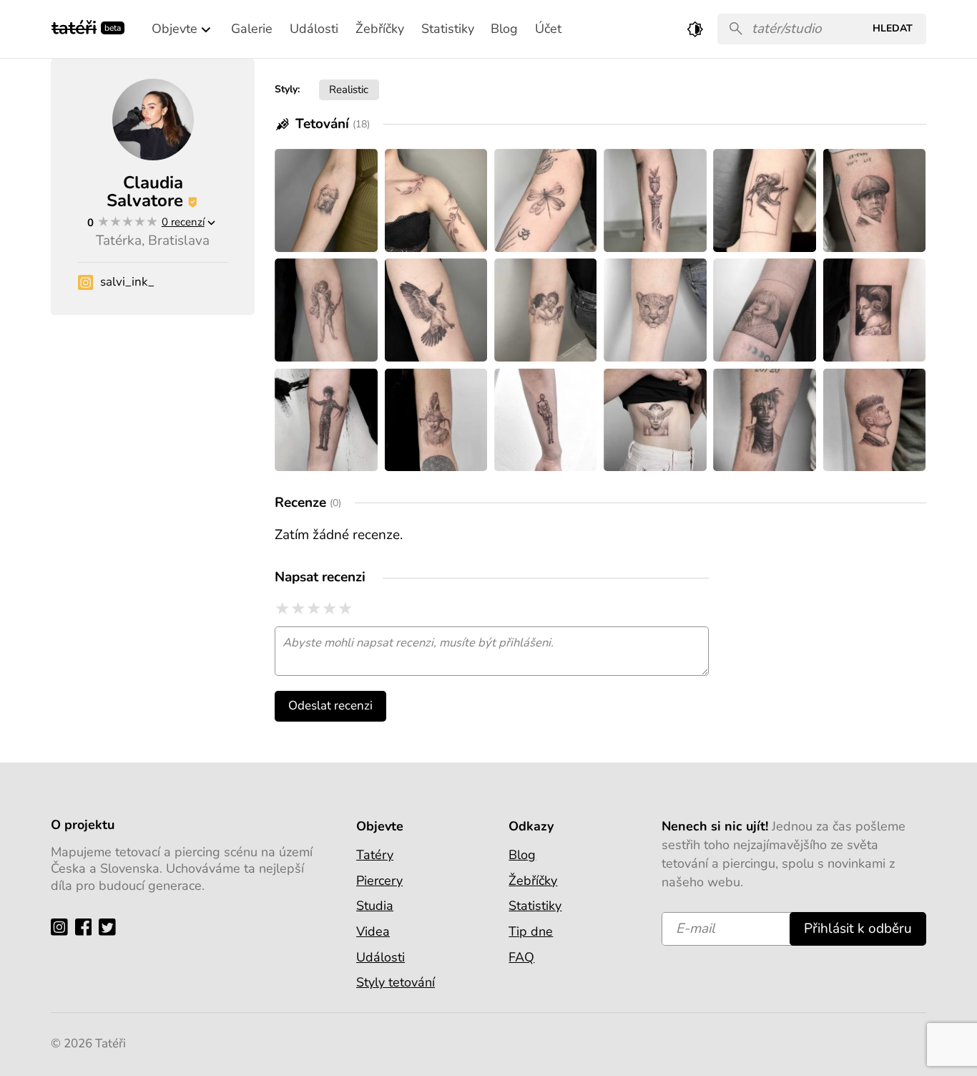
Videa (373, 931)
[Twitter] (110, 926)
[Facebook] (87, 926)
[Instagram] (62, 926)
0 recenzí (183, 221)
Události (380, 957)
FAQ (521, 957)
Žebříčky (533, 880)
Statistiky (535, 905)
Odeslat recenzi (330, 705)
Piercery (379, 880)
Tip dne (531, 931)
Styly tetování (395, 982)
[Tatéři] (74, 26)
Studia (374, 905)
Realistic (348, 89)
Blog (522, 854)
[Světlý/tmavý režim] (695, 29)
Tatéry (374, 854)
